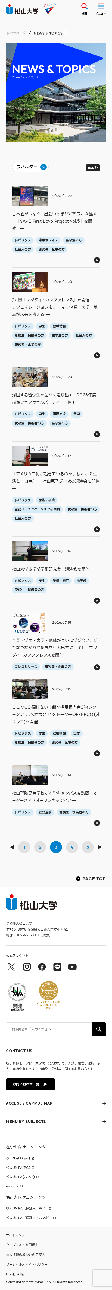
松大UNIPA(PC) (18, 1168)
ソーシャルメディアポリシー (27, 1264)
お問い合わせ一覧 (26, 1084)
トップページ (16, 33)
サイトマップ (15, 1235)
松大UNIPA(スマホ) (20, 1177)
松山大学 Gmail (18, 1158)
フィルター (27, 167)
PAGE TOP (94, 878)
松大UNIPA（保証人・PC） (26, 1208)
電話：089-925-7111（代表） (29, 935)
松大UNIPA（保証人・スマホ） (29, 1218)
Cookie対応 (15, 1274)
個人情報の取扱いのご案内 (25, 1254)
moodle (12, 1186)
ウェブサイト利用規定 (22, 1244)
